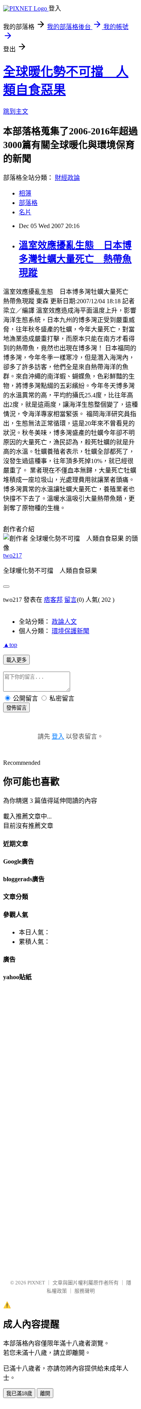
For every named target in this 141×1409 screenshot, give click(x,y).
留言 (70, 599)
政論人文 (64, 621)
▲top (10, 644)
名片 (25, 212)
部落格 (28, 202)
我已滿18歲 (19, 1393)
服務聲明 (84, 1291)
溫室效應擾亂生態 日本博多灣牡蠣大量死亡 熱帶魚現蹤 (75, 259)
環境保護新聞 (70, 631)
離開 (45, 1393)
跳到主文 (15, 111)
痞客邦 (53, 599)
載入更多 (16, 660)
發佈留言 (16, 708)
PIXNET (36, 1283)
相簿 (25, 193)
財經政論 (67, 177)
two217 (12, 555)
